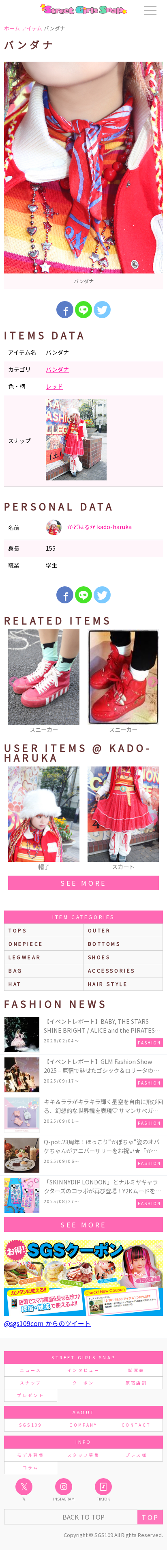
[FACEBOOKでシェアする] (64, 309)
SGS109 (31, 1425)
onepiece (26, 943)
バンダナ (57, 369)
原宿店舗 (136, 1383)
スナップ (30, 1383)
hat (15, 983)
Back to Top (83, 1517)
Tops (18, 930)
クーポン (83, 1383)
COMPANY (83, 1425)
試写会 (136, 1370)
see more (83, 883)
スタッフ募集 (83, 1455)
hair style (108, 983)
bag (16, 970)
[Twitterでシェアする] (102, 309)
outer (99, 930)
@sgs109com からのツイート (47, 1323)
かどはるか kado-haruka (99, 527)
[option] (83, 175)
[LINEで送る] (83, 309)
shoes (99, 957)
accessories (112, 970)
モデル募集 (30, 1455)
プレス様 (136, 1455)
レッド (54, 386)
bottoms (104, 943)
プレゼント (30, 1395)
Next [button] (153, 682)
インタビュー (83, 1370)
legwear (25, 957)
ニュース (30, 1370)
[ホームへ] (83, 9)
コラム (31, 1467)
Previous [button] (14, 682)
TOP (150, 1517)
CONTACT (136, 1425)
